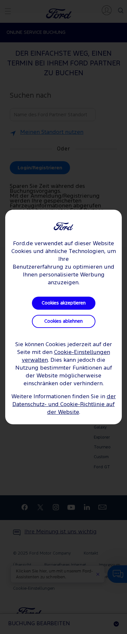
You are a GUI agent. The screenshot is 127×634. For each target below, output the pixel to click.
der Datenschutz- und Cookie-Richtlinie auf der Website (64, 404)
